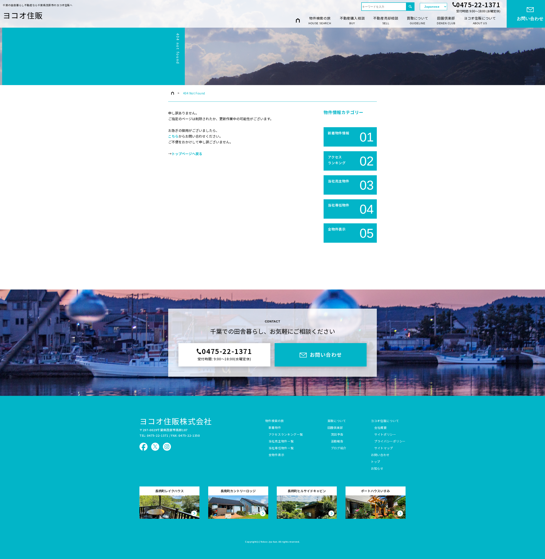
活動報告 (337, 441)
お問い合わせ (380, 455)
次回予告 (337, 434)
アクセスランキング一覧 (286, 434)
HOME (297, 20)
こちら (173, 136)
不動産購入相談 (352, 20)
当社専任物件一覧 (281, 448)
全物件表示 (276, 455)
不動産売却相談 (385, 20)
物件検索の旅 (319, 20)
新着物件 (275, 427)
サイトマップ (383, 448)
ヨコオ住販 (23, 15)
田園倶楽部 (446, 20)
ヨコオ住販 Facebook (143, 447)
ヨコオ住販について (480, 20)
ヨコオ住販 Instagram (167, 447)
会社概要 (380, 427)
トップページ (172, 93)
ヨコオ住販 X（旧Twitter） (155, 447)
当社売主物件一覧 (281, 441)
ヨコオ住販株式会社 (175, 420)
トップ (375, 461)
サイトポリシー (385, 434)
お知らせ (377, 468)
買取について (417, 20)
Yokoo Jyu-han (269, 542)
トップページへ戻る (187, 154)
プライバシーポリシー (390, 441)
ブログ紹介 (339, 448)
